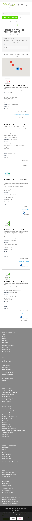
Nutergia (4, 452)
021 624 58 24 (25, 160)
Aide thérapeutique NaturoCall (9, 392)
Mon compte (5, 447)
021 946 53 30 (24, 311)
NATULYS (4, 340)
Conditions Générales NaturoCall (10, 501)
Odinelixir (4, 422)
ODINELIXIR (5, 344)
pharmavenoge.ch (25, 209)
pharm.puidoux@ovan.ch (12, 251)
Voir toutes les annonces (23, 22)
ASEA (3, 335)
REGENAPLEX (6, 349)
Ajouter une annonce (22, 25)
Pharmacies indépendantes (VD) (14, 128)
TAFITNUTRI (5, 353)
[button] (21, 69)
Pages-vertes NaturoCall (8, 394)
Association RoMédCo (7, 373)
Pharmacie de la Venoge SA (15, 180)
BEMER (4, 336)
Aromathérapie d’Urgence (8, 409)
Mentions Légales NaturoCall (9, 499)
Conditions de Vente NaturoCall (9, 462)
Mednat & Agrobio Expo (8, 418)
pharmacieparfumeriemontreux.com (22, 114)
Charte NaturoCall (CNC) (8, 505)
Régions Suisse (16, 90)
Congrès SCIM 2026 (7, 360)
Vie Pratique (5, 434)
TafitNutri (4, 460)
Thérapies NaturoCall (7, 432)
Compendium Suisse (7, 378)
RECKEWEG (5, 347)
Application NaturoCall (7, 390)
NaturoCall (5, 420)
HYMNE (4, 338)
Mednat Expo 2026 (7, 362)
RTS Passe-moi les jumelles (9, 428)
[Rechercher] (17, 5)
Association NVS (6, 369)
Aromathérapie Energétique (9, 410)
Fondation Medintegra (7, 374)
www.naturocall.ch (6, 485)
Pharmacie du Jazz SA (14, 85)
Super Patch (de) (6, 458)
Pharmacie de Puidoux (14, 281)
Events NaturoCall (6, 414)
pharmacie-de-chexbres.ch (24, 261)
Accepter (13, 518)
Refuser (19, 518)
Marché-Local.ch (6, 401)
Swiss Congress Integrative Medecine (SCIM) (13, 430)
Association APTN (6, 365)
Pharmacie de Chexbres (15, 229)
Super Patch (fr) (6, 456)
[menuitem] (17, 5)
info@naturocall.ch (11, 153)
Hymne (4, 449)
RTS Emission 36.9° (7, 426)
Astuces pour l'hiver (7, 412)
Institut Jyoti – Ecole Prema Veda (10, 416)
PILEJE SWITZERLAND (8, 345)
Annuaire (12, 22)
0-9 (6, 40)
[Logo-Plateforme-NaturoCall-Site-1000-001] (13, 5)
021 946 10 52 (24, 259)
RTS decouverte (6, 424)
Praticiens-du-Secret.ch (8, 398)
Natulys (4, 451)
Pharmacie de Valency (14, 124)
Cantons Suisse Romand (13, 87)
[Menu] (21, 5)
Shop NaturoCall (6, 396)
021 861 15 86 (25, 206)
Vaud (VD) (21, 90)
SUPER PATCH (6, 351)
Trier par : (5, 44)
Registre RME (5, 371)
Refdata (4, 380)
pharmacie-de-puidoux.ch (24, 313)
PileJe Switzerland (6, 454)
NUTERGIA (5, 342)
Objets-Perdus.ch (6, 400)
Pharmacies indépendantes (12, 88)
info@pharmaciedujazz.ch (12, 104)
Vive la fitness (5, 436)
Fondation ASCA (6, 367)
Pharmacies (20, 87)
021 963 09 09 (22, 111)
